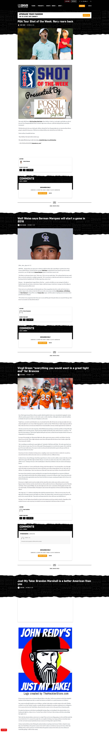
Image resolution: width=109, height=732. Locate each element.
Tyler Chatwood (24, 292)
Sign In (89, 5)
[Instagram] (83, 1)
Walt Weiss (44, 270)
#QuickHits (41, 140)
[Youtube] (85, 1)
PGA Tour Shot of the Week (36, 121)
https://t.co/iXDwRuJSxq (50, 140)
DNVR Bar (74, 1)
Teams (33, 6)
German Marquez (38, 272)
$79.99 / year (86, 15)
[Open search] (90, 1)
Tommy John (41, 292)
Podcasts (40, 6)
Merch (53, 6)
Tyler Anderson (59, 291)
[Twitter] (81, 1)
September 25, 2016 (36, 143)
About (60, 6)
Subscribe (82, 5)
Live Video (67, 1)
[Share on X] (20, 170)
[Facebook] (79, 1)
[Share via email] (24, 170)
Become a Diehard (42, 193)
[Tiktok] (86, 1)
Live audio (4, 729)
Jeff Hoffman (67, 291)
